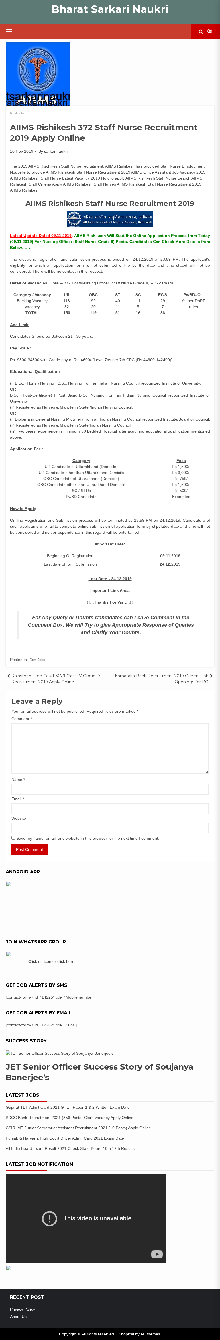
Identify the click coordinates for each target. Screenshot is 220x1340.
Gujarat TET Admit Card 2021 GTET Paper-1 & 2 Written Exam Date (68, 1107)
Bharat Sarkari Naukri (110, 9)
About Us (18, 1316)
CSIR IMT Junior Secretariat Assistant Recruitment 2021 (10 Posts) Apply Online (78, 1128)
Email (17, 799)
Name (18, 779)
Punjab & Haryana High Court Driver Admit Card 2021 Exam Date (65, 1138)
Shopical (126, 1334)
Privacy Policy (22, 1309)
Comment (21, 718)
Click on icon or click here (51, 961)
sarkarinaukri (56, 151)
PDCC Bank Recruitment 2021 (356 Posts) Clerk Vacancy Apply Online (69, 1117)
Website (18, 818)
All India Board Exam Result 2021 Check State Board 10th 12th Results (70, 1148)
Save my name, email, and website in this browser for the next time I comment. (87, 838)
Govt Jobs (17, 113)
